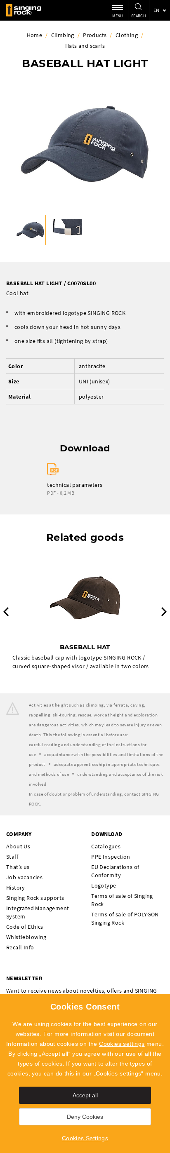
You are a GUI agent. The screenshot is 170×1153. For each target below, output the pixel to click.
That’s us (18, 867)
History (15, 887)
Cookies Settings (85, 1138)
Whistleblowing (26, 937)
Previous (6, 611)
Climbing (62, 35)
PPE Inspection (110, 856)
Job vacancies (24, 877)
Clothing (127, 35)
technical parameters (74, 484)
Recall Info (20, 947)
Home (34, 35)
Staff (12, 856)
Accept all (85, 1095)
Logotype (103, 885)
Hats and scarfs (85, 45)
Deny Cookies (85, 1116)
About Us (18, 846)
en (156, 10)
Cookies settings (121, 1043)
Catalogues (105, 846)
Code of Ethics (24, 926)
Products (94, 35)
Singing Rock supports (35, 898)
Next (164, 611)
